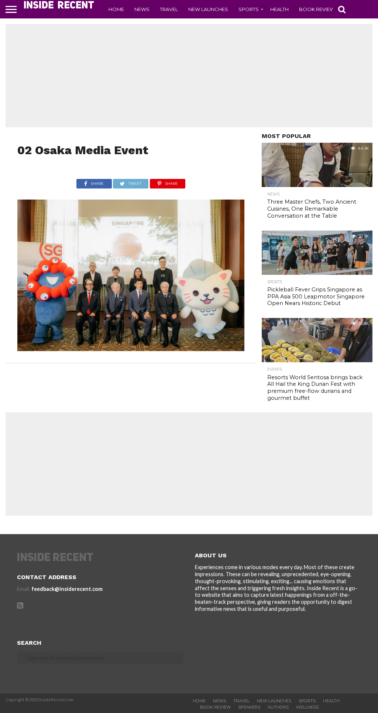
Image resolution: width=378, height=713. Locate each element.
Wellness (307, 707)
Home (116, 9)
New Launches (208, 9)
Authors (278, 707)
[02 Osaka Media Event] (131, 348)
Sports (248, 9)
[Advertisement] (189, 75)
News (142, 9)
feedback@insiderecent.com (67, 589)
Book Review (317, 9)
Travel (169, 9)
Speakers (249, 707)
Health (279, 9)
